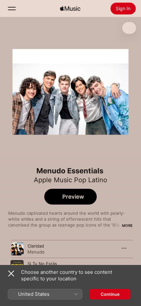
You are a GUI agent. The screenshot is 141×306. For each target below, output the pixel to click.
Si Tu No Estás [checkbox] (42, 263)
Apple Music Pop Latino (70, 180)
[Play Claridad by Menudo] (17, 248)
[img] (70, 8)
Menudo (36, 251)
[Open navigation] (12, 8)
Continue (110, 294)
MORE (127, 225)
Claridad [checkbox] (36, 246)
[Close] (11, 273)
